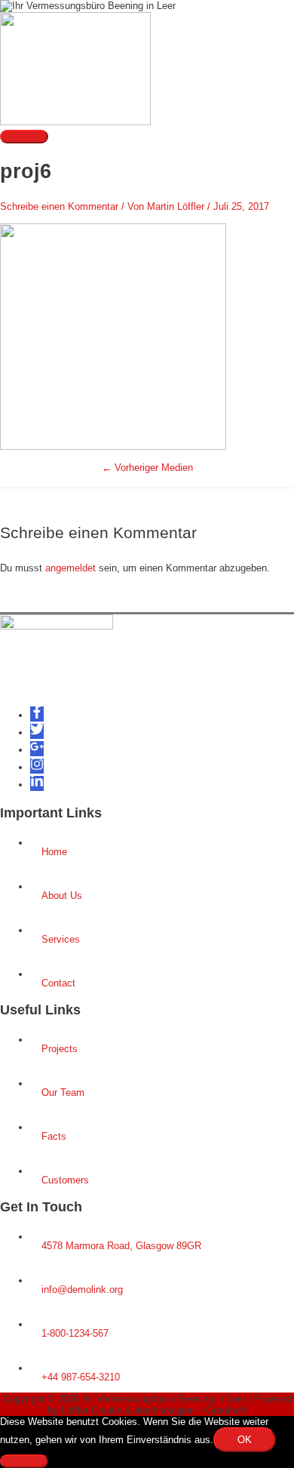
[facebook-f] (37, 715)
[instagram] (37, 767)
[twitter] (37, 732)
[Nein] (24, 1461)
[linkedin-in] (37, 784)
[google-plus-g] (37, 750)
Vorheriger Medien (147, 467)
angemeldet (70, 568)
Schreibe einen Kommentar (59, 206)
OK (244, 1439)
